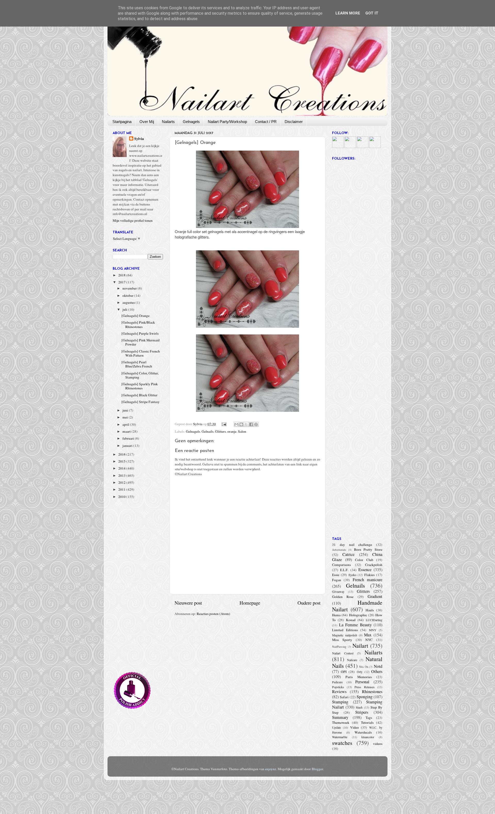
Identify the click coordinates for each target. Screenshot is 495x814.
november (130, 288)
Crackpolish (373, 564)
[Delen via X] (246, 424)
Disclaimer (294, 121)
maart (126, 431)
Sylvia (139, 138)
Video (354, 727)
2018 (122, 275)
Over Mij (146, 121)
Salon (242, 431)
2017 (122, 282)
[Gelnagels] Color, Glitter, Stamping (140, 375)
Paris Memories (358, 677)
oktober (128, 295)
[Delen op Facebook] (251, 424)
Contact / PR (266, 121)
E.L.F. (344, 570)
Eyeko (352, 575)
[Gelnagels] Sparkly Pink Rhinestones (139, 386)
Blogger (317, 769)
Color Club (364, 559)
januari (127, 445)
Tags (369, 717)
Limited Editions (345, 630)
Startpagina (121, 121)
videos (377, 743)
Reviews (339, 691)
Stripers (361, 712)
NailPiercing (339, 646)
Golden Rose (342, 596)
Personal (362, 682)
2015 (122, 461)
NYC (369, 639)
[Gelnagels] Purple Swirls (140, 333)
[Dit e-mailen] (236, 424)
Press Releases (364, 687)
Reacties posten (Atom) (213, 613)
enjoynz (270, 769)
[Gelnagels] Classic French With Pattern (140, 353)
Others (376, 671)
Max (368, 635)
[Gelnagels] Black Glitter (139, 395)
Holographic (358, 615)
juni (125, 410)
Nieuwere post (188, 602)
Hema (336, 615)
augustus (129, 302)
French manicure (367, 579)
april (126, 424)
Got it (371, 13)
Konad (351, 620)
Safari (344, 697)
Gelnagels (191, 121)
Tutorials (367, 722)
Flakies (369, 574)
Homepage (250, 602)
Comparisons (341, 564)
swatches (342, 742)
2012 (122, 482)
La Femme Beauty (355, 625)
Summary (340, 717)
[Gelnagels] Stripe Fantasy (140, 401)
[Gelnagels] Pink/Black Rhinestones (138, 324)
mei (125, 417)
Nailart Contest (342, 653)
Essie (335, 574)
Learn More (347, 13)
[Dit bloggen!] (241, 424)
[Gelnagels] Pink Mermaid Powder (140, 342)
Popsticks (338, 687)
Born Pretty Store (368, 549)
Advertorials (339, 550)
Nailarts (168, 121)
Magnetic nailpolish (344, 635)
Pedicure (337, 682)
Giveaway (338, 591)
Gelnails (207, 431)
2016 (122, 454)
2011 (122, 489)
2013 (122, 475)
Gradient (375, 596)
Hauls (370, 610)
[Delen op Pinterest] (256, 424)
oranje (231, 431)
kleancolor (367, 737)
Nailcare (352, 660)
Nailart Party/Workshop (227, 121)
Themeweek (340, 722)
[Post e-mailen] (223, 424)
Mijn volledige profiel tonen (133, 220)
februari (128, 438)
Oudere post (309, 602)
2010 (122, 496)
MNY (372, 630)
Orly (359, 672)
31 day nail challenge (352, 544)
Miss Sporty (342, 639)
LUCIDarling (374, 620)
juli (125, 309)
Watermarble (339, 737)
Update (336, 727)
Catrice (348, 554)
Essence (365, 569)
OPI (344, 671)
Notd (378, 666)
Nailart (360, 645)
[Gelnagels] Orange (135, 315)
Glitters (220, 431)
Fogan (336, 580)
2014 (122, 468)
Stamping (340, 702)
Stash (359, 707)
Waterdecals (363, 732)
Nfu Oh (363, 667)
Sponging (365, 697)
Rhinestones (372, 691)
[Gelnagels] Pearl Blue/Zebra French (136, 364)
